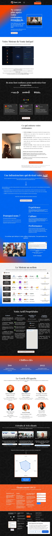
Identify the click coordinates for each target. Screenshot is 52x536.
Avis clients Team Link (30, 521)
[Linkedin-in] (10, 517)
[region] (39, 528)
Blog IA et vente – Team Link (40, 519)
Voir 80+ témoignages (37, 255)
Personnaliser (32, 531)
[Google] (12, 519)
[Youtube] (14, 517)
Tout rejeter (39, 531)
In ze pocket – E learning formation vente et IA (38, 521)
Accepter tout (45, 531)
